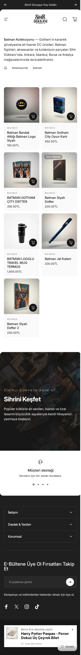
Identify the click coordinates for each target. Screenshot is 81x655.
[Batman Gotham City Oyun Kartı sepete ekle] (71, 116)
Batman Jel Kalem (58, 259)
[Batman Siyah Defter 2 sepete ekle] (33, 308)
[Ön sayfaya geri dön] (5, 67)
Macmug (12, 128)
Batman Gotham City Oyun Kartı (57, 134)
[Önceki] (5, 4)
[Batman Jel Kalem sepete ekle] (71, 243)
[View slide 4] (47, 484)
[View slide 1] (33, 484)
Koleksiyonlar (20, 67)
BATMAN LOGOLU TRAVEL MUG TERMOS (20, 263)
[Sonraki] (75, 4)
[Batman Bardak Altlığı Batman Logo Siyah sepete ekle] (33, 116)
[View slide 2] (38, 484)
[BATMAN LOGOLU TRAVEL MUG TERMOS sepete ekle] (33, 243)
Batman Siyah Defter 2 (17, 326)
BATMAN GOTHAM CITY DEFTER (21, 200)
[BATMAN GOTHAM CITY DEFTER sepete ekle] (33, 181)
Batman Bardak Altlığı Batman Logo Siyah (21, 136)
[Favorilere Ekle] (19, 95)
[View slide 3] (42, 484)
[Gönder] (67, 580)
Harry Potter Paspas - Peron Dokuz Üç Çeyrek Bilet (42, 636)
